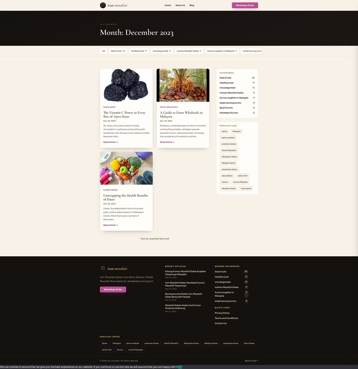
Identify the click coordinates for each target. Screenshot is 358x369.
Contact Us (221, 323)
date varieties (228, 137)
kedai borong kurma (254, 51)
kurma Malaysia (240, 182)
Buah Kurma (237, 107)
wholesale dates (229, 169)
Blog (191, 5)
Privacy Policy (222, 313)
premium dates (229, 144)
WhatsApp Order (245, 5)
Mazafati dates (228, 188)
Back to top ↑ (251, 361)
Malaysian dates (229, 157)
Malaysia (237, 131)
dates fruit (243, 176)
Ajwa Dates (227, 176)
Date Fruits (118, 51)
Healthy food (139, 51)
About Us (180, 5)
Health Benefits (229, 150)
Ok (180, 367)
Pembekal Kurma (237, 112)
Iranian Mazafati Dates (189, 51)
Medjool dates (228, 163)
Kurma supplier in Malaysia (222, 51)
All (103, 51)
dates (224, 131)
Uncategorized (162, 51)
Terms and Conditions (226, 318)
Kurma (225, 182)
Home (168, 5)
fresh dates (246, 188)
